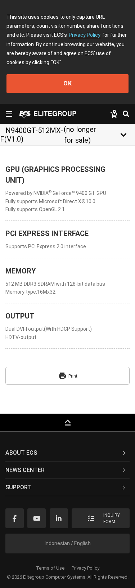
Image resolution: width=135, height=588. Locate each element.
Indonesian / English (68, 543)
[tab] (67, 453)
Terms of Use (50, 568)
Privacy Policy (84, 35)
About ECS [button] (21, 452)
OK (67, 83)
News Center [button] (25, 470)
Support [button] (18, 487)
